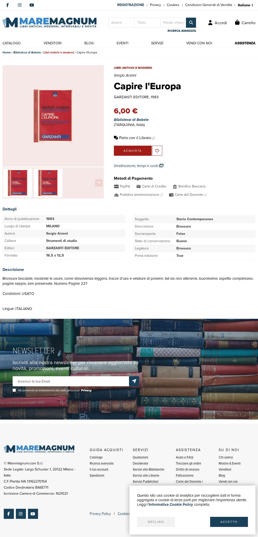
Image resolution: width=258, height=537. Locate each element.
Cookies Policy (129, 513)
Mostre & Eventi (230, 463)
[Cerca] (191, 23)
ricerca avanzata (182, 30)
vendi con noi (199, 43)
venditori (52, 43)
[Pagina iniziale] (49, 23)
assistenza (245, 43)
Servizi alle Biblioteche (148, 469)
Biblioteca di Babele (27, 52)
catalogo (12, 43)
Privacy (155, 5)
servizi (157, 43)
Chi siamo (226, 457)
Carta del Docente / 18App (189, 484)
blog (89, 43)
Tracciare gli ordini (188, 463)
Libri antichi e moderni (59, 52)
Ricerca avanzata (102, 463)
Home (7, 52)
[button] (99, 183)
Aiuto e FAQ (184, 457)
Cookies (173, 5)
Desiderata (140, 463)
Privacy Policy (100, 513)
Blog (222, 475)
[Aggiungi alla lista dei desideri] (157, 151)
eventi (122, 43)
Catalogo (96, 457)
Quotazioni (140, 457)
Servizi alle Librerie (146, 475)
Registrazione (130, 5)
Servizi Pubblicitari (145, 481)
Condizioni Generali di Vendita (208, 5)
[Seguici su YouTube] (32, 5)
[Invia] (134, 381)
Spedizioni (97, 475)
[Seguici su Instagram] (20, 5)
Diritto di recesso (187, 469)
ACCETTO (229, 522)
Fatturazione (185, 475)
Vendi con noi (228, 481)
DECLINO (156, 522)
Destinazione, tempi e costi (136, 165)
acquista (132, 150)
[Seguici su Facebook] (8, 5)
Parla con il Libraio (135, 138)
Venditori (225, 469)
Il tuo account (99, 469)
